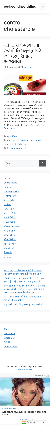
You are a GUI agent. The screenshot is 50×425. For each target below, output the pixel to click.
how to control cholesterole (18, 144)
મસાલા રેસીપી (10, 230)
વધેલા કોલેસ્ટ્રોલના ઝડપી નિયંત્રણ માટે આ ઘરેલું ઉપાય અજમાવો (23, 53)
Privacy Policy (11, 346)
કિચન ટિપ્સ (9, 209)
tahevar (8, 187)
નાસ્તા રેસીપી (10, 222)
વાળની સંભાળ (10, 244)
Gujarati (30, 422)
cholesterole (13, 140)
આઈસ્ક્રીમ (9, 200)
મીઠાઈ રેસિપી (10, 235)
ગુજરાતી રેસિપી (10, 213)
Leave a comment (16, 148)
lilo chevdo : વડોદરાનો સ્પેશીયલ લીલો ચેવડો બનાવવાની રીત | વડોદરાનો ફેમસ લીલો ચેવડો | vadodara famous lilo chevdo (24, 289)
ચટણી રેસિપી (10, 217)
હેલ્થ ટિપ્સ (12, 136)
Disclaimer (9, 338)
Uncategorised (11, 191)
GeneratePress (25, 369)
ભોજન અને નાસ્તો (12, 226)
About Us (9, 329)
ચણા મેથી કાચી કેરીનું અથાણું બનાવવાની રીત (24, 304)
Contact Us (9, 333)
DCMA (7, 342)
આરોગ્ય (7, 204)
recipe (7, 178)
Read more (9, 128)
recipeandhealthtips (20, 6)
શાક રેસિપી (9, 248)
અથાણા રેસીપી (10, 196)
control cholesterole (31, 140)
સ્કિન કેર (8, 252)
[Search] (42, 163)
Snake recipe (10, 182)
